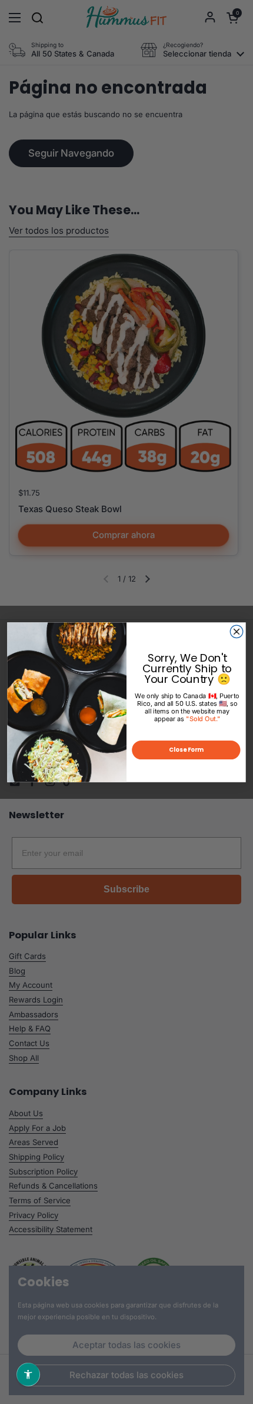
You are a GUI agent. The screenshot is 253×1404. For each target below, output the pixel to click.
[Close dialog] (236, 631)
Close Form (186, 749)
